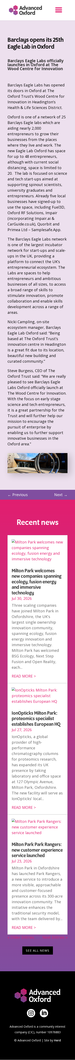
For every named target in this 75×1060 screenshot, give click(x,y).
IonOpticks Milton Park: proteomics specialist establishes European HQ (36, 719)
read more (22, 676)
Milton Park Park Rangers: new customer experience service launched (37, 850)
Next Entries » (55, 937)
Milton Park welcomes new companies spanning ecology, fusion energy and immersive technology (36, 581)
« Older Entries (21, 937)
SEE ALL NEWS (37, 950)
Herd (57, 1040)
